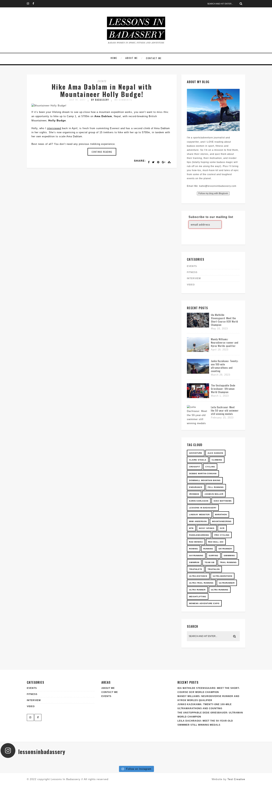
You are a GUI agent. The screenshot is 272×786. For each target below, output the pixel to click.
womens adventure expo (204, 603)
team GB (209, 562)
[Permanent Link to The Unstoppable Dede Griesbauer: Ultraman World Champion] (198, 397)
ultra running (219, 590)
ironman (194, 494)
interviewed (54, 128)
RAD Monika (196, 542)
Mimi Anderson (198, 521)
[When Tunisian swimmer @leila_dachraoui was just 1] (249, 762)
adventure (195, 453)
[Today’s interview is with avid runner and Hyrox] (68, 762)
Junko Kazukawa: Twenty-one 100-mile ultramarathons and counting (225, 366)
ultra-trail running (201, 583)
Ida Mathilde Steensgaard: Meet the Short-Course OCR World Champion (224, 319)
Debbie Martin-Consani (203, 474)
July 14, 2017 (77, 99)
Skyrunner (225, 549)
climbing (217, 460)
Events (106, 696)
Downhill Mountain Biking (205, 480)
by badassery (100, 99)
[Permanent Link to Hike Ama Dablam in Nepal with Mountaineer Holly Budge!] (48, 105)
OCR (222, 528)
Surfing (213, 556)
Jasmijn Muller (213, 494)
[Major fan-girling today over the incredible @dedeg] (204, 762)
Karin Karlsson (198, 501)
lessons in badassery (202, 508)
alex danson (215, 453)
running (208, 549)
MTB (191, 528)
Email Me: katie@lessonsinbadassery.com (211, 186)
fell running (216, 487)
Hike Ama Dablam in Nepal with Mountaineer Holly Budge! (102, 90)
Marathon (221, 515)
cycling (210, 467)
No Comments (123, 99)
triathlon (214, 569)
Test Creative (236, 779)
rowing (193, 549)
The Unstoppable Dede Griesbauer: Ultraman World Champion (223, 389)
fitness (192, 272)
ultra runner (197, 590)
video (191, 284)
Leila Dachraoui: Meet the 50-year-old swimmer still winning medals (225, 410)
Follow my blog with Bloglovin (213, 193)
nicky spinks (206, 528)
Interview (194, 278)
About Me (131, 57)
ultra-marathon (222, 576)
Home (114, 57)
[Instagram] (29, 3)
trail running (228, 562)
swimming (229, 556)
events (102, 81)
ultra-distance (198, 576)
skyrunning (196, 556)
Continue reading (102, 151)
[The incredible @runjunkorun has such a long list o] (113, 762)
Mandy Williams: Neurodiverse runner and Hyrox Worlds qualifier (224, 342)
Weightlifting (197, 597)
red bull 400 (216, 542)
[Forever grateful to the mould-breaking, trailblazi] (159, 762)
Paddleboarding (199, 535)
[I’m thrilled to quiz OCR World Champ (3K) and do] (23, 762)
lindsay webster (199, 515)
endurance (195, 487)
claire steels (197, 460)
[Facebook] (35, 3)
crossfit (194, 467)
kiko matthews (223, 501)
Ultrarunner (227, 583)
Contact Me (154, 58)
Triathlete (195, 569)
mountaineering (221, 521)
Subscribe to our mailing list (211, 217)
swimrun (194, 562)
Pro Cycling (221, 535)
